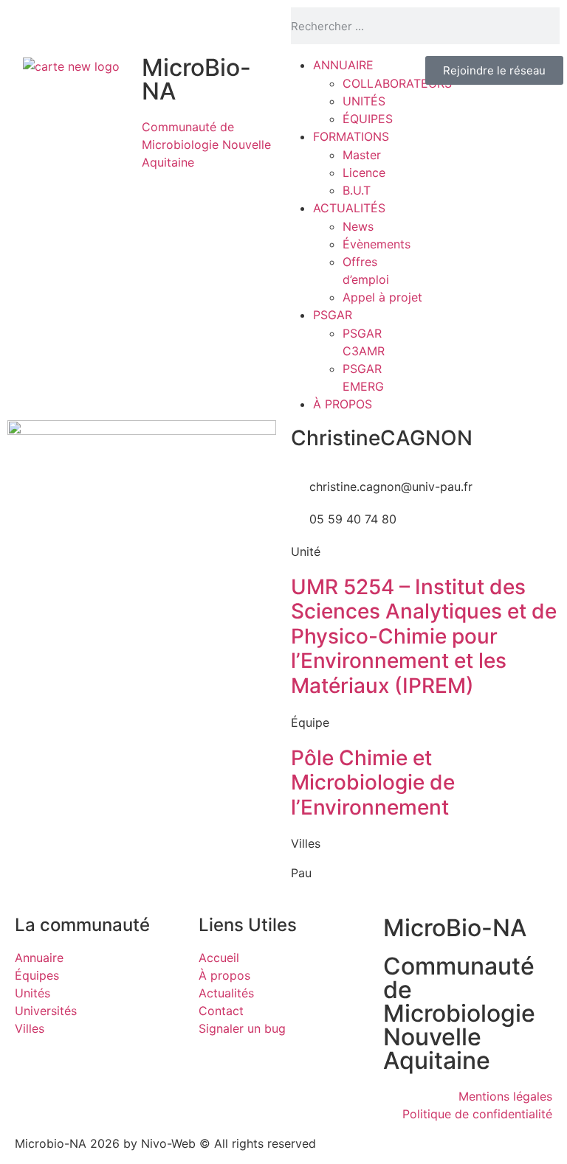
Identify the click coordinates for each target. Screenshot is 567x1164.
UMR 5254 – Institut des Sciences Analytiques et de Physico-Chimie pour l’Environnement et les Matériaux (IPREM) (424, 636)
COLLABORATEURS (397, 83)
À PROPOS (342, 404)
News (358, 226)
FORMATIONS (351, 136)
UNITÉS (364, 101)
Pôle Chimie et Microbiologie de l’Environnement (373, 782)
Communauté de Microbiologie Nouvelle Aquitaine (206, 144)
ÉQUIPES (368, 118)
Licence (364, 172)
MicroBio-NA (196, 79)
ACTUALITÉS (349, 208)
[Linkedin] (66, 25)
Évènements (376, 244)
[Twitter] (25, 25)
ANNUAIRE (343, 64)
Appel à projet (382, 297)
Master (362, 154)
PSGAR (332, 314)
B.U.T (357, 190)
